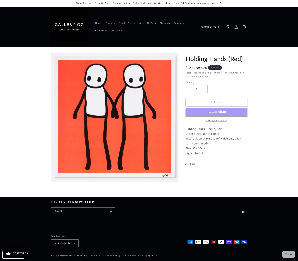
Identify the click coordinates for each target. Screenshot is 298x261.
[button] (110, 23)
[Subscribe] (111, 211)
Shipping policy (149, 255)
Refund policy (97, 255)
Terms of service (131, 255)
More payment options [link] (216, 120)
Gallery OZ (63, 255)
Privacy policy (113, 255)
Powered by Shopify (78, 255)
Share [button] (192, 163)
